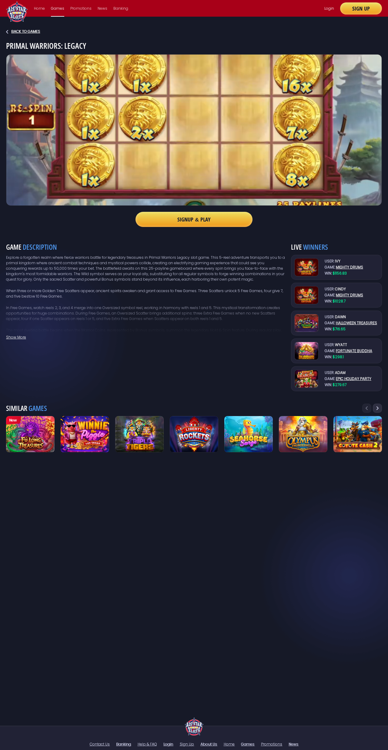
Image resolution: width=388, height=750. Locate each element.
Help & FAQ (147, 744)
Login (329, 8)
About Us (208, 744)
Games (57, 8)
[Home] (194, 726)
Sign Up (361, 8)
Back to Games (25, 31)
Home (39, 8)
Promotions (81, 8)
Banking (120, 8)
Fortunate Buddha (354, 350)
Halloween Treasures (356, 322)
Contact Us (100, 744)
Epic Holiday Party (353, 378)
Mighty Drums (349, 267)
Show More (16, 337)
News (102, 8)
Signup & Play (194, 219)
